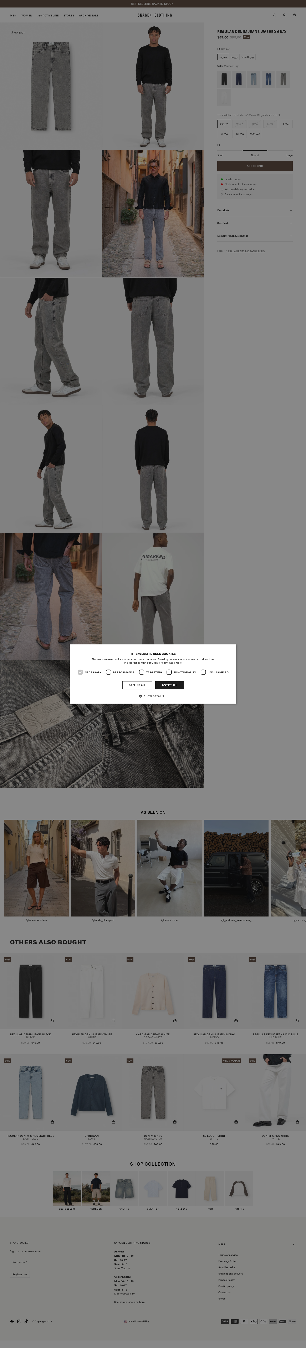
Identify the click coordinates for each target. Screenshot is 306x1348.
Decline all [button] (137, 685)
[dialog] (153, 674)
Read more (175, 662)
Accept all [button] (169, 685)
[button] (153, 695)
